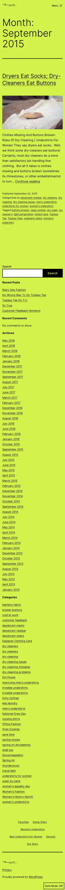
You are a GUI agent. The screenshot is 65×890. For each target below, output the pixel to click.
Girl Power (9, 677)
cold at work (10, 615)
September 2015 (12, 449)
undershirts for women (15, 206)
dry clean (52, 210)
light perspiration (23, 214)
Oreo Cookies (11, 729)
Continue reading (27, 181)
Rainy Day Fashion (14, 289)
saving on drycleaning (16, 744)
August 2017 (10, 382)
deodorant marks (13, 625)
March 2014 (10, 537)
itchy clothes (10, 698)
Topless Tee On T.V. (15, 300)
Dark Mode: (51, 885)
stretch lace (41, 214)
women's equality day (16, 786)
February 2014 (11, 543)
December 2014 (12, 491)
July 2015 (8, 459)
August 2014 (10, 511)
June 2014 (9, 522)
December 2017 (12, 366)
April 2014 (8, 532)
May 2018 (8, 340)
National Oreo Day (14, 713)
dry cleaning (10, 656)
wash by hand (11, 781)
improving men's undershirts (20, 682)
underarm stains (33, 218)
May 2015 (8, 470)
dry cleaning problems (16, 672)
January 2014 (11, 548)
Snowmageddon (12, 755)
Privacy (7, 869)
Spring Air (8, 760)
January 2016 (11, 439)
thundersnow (10, 765)
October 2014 (11, 501)
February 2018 (11, 356)
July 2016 (8, 423)
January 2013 (11, 589)
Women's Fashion (13, 791)
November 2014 (12, 496)
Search (6, 266)
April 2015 (8, 475)
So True (7, 305)
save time (8, 734)
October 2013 (11, 558)
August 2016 (10, 418)
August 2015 (10, 454)
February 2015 (11, 485)
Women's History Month (17, 796)
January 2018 (11, 361)
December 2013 (12, 553)
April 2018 (8, 345)
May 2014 (8, 527)
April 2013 (8, 584)
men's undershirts (46, 201)
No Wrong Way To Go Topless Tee (24, 295)
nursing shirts (11, 718)
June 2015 (8, 465)
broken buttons (12, 609)
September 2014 (12, 506)
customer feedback (14, 620)
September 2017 (12, 376)
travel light (9, 770)
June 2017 (8, 392)
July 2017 (8, 387)
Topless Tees (15, 218)
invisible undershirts (15, 687)
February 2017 (11, 402)
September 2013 (12, 563)
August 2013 (10, 568)
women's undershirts (41, 206)
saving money (11, 739)
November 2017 (12, 371)
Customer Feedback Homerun (21, 310)
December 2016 (12, 408)
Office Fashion (11, 724)
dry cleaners (50, 197)
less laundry (9, 703)
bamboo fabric (11, 604)
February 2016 (11, 434)
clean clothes (38, 210)
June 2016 (8, 428)
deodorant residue (31, 197)
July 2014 (8, 517)
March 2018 (9, 350)
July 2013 (8, 574)
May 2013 (8, 579)
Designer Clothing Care (17, 641)
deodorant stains (13, 635)
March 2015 (9, 480)
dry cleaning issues (24, 201)
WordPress (35, 876)
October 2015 (11, 444)
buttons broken (20, 210)
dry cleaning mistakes (16, 667)
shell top (7, 750)
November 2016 (12, 413)
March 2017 (9, 397)
